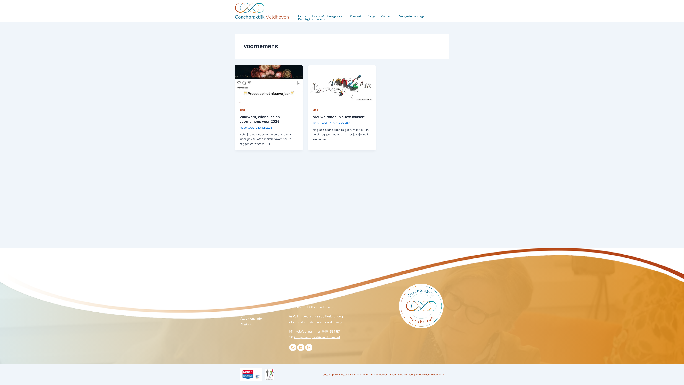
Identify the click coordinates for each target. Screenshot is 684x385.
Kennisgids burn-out (312, 19)
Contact (386, 16)
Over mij (355, 16)
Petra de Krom (405, 374)
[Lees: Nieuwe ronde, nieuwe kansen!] (342, 84)
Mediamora (437, 374)
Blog (242, 109)
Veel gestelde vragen (412, 16)
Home (302, 16)
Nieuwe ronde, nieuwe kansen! (339, 117)
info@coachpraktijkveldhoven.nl (317, 337)
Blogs (371, 16)
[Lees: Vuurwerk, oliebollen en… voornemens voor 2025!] (269, 84)
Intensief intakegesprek (328, 16)
